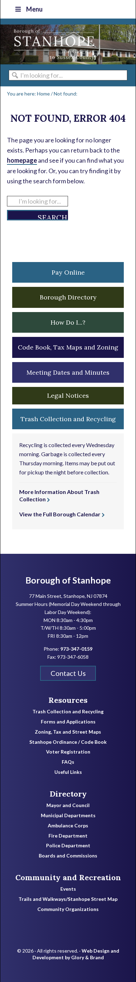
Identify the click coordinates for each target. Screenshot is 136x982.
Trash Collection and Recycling (68, 711)
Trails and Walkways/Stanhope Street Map (68, 899)
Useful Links (68, 772)
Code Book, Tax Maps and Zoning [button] (68, 347)
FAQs (68, 762)
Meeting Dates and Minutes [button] (68, 372)
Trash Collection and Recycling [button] (68, 419)
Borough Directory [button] (68, 297)
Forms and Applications (68, 722)
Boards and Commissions (68, 856)
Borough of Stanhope (52, 44)
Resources (68, 700)
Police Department (68, 845)
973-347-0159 (76, 649)
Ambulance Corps (68, 825)
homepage (22, 160)
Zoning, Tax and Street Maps (68, 732)
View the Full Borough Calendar (59, 514)
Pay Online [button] (68, 272)
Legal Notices (68, 395)
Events (68, 889)
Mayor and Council (68, 805)
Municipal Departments (68, 815)
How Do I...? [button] (68, 322)
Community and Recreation (68, 877)
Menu (34, 9)
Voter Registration (68, 752)
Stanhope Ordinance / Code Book (68, 742)
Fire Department (68, 836)
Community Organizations (68, 909)
